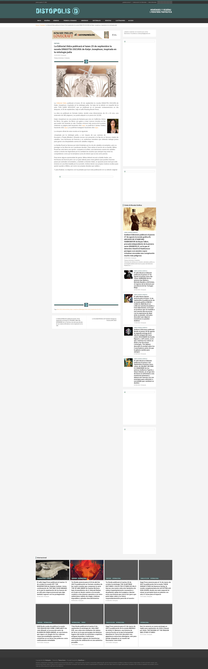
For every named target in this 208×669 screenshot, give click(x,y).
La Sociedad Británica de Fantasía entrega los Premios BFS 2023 (104, 319)
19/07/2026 (143, 596)
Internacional (42, 558)
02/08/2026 (137, 385)
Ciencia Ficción (144, 578)
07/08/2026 (137, 354)
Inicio (39, 20)
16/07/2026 (40, 642)
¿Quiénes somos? (126, 2)
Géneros (56, 20)
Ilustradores (120, 20)
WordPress (81, 660)
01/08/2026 (109, 600)
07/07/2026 (143, 634)
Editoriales (97, 20)
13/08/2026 (137, 322)
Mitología (81, 309)
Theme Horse (61, 660)
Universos (84, 20)
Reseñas (47, 20)
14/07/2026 (74, 644)
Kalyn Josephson (74, 309)
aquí (83, 125)
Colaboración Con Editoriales (139, 2)
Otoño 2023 (87, 309)
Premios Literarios (70, 20)
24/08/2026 (127, 258)
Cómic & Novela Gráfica (133, 205)
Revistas (108, 20)
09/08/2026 (40, 596)
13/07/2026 (109, 642)
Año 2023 (59, 309)
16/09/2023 (57, 55)
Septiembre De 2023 (96, 309)
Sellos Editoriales (152, 2)
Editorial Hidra (62, 103)
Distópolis (63, 55)
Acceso (130, 20)
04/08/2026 (74, 600)
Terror (49, 578)
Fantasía (56, 43)
